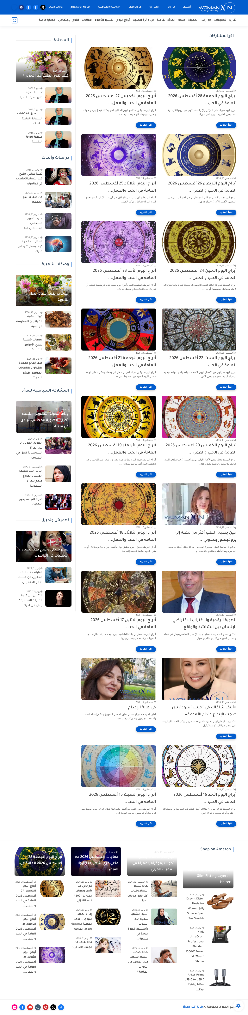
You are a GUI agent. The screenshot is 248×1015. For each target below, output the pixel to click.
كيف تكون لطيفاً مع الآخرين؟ (46, 76)
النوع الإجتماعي (68, 20)
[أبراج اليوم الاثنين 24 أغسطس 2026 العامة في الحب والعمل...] (199, 242)
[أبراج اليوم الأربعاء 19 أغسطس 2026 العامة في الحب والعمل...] (118, 417)
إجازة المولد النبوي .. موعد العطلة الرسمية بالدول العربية (81, 922)
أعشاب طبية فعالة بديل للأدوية (49, 297)
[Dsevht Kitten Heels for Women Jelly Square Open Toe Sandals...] (220, 901)
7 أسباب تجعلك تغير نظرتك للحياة (30, 95)
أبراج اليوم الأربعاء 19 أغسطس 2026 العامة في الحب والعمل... (122, 449)
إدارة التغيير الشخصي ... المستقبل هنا (33, 223)
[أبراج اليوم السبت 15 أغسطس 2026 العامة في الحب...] (118, 766)
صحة (181, 20)
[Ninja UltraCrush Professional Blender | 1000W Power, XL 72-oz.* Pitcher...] (220, 934)
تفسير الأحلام (104, 20)
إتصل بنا (154, 7)
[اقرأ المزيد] (226, 125)
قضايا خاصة (47, 20)
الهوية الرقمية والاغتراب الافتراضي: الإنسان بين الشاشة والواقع (203, 624)
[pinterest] (45, 1007)
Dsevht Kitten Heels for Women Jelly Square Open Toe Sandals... (195, 909)
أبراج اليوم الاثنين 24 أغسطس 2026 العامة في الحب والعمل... (203, 274)
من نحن (170, 7)
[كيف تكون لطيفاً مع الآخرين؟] (43, 66)
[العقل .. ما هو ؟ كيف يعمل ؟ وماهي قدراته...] (58, 244)
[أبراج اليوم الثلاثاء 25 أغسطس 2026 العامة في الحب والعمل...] (118, 155)
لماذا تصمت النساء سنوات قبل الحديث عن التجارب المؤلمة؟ (138, 962)
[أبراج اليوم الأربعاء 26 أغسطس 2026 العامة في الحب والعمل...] (199, 155)
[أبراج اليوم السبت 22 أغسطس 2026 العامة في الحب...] (199, 330)
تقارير (232, 20)
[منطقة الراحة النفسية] (58, 139)
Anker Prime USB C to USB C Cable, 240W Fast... (194, 983)
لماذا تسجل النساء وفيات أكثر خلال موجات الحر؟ (137, 894)
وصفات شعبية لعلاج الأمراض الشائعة (32, 345)
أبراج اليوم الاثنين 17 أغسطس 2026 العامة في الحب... (123, 624)
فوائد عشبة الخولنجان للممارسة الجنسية (29, 321)
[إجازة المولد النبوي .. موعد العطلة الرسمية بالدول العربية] (108, 917)
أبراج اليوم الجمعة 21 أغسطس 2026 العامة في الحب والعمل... (122, 362)
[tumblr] (38, 1007)
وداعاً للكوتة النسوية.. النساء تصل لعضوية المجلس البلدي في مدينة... (45, 420)
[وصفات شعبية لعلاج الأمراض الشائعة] (58, 342)
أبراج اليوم (123, 20)
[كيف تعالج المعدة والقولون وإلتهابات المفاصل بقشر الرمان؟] (58, 365)
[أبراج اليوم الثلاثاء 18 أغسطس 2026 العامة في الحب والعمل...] (118, 504)
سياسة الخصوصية (109, 7)
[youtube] (30, 1007)
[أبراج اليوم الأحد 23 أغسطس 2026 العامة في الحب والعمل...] (118, 242)
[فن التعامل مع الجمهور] (58, 200)
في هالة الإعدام (142, 708)
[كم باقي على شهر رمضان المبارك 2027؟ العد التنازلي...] (108, 888)
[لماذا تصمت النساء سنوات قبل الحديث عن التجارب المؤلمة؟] (164, 955)
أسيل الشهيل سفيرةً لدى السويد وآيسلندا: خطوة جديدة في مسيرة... (138, 927)
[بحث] (14, 20)
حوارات (206, 20)
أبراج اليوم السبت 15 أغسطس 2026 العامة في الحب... (122, 798)
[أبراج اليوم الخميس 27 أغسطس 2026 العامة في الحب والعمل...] (118, 68)
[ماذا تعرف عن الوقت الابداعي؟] (108, 945)
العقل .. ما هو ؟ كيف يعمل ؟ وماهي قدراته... (29, 246)
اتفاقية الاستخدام (80, 7)
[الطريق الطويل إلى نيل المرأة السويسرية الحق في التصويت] (58, 445)
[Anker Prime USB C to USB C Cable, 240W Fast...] (220, 977)
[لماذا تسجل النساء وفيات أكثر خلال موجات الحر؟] (164, 888)
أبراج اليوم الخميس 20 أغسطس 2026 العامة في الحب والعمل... (201, 449)
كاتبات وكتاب (55, 7)
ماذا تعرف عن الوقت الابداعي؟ (82, 945)
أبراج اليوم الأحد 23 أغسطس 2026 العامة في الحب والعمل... (124, 274)
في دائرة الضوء (143, 20)
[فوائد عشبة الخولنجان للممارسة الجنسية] (58, 319)
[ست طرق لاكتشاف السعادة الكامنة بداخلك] (58, 116)
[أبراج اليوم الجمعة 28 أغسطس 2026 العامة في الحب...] (199, 68)
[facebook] (35, 7)
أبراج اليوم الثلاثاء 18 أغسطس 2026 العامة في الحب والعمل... (123, 536)
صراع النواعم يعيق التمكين (30, 502)
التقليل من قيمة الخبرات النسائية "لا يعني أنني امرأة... (29, 600)
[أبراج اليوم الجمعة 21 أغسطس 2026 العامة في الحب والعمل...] (118, 330)
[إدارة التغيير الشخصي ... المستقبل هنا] (58, 221)
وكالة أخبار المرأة (193, 1007)
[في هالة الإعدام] (118, 679)
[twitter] (43, 7)
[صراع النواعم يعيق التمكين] (58, 502)
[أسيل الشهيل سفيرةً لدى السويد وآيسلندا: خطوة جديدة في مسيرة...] (164, 917)
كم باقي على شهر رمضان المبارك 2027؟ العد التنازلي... (83, 894)
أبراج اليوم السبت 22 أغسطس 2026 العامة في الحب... (202, 362)
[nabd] (14, 7)
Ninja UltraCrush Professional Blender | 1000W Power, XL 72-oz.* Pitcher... (195, 947)
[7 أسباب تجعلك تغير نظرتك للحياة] (58, 95)
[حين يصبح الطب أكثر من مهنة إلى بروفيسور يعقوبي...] (199, 504)
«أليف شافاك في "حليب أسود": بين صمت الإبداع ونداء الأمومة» (204, 711)
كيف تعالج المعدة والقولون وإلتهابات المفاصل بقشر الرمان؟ (30, 371)
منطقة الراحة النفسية (34, 140)
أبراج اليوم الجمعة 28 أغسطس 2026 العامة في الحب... (202, 100)
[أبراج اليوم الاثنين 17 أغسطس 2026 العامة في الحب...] (118, 592)
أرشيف (187, 7)
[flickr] (14, 1007)
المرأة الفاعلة (166, 20)
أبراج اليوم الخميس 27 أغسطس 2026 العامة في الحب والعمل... (121, 100)
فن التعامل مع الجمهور (32, 200)
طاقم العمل (134, 7)
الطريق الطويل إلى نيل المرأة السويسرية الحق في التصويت (29, 451)
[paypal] (21, 7)
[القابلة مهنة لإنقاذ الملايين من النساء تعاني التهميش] (58, 575)
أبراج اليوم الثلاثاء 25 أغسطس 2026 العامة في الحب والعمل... (122, 187)
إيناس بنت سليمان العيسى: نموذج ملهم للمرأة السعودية (30, 479)
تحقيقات (220, 20)
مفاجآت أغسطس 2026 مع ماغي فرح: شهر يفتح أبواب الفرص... (96, 863)
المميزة (193, 20)
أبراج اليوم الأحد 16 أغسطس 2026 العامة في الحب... (204, 798)
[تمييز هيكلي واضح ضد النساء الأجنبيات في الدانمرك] (58, 176)
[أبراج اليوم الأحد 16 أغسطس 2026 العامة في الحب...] (199, 766)
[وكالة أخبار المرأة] (217, 7)
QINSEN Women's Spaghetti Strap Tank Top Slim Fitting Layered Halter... (209, 873)
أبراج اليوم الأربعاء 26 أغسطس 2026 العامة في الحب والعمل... (202, 187)
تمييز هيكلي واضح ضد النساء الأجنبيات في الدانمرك (29, 179)
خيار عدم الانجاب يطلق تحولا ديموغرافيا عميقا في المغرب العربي (153, 863)
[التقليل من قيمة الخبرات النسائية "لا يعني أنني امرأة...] (58, 598)
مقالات (87, 20)
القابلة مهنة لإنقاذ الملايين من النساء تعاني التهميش (30, 577)
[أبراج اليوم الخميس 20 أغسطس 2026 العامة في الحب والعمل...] (199, 417)
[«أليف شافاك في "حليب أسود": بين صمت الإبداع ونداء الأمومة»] (199, 679)
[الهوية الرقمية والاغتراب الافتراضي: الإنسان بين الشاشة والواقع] (199, 592)
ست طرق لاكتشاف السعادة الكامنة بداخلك (29, 118)
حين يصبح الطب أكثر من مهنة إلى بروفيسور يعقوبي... (205, 536)
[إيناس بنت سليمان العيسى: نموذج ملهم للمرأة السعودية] (58, 473)
